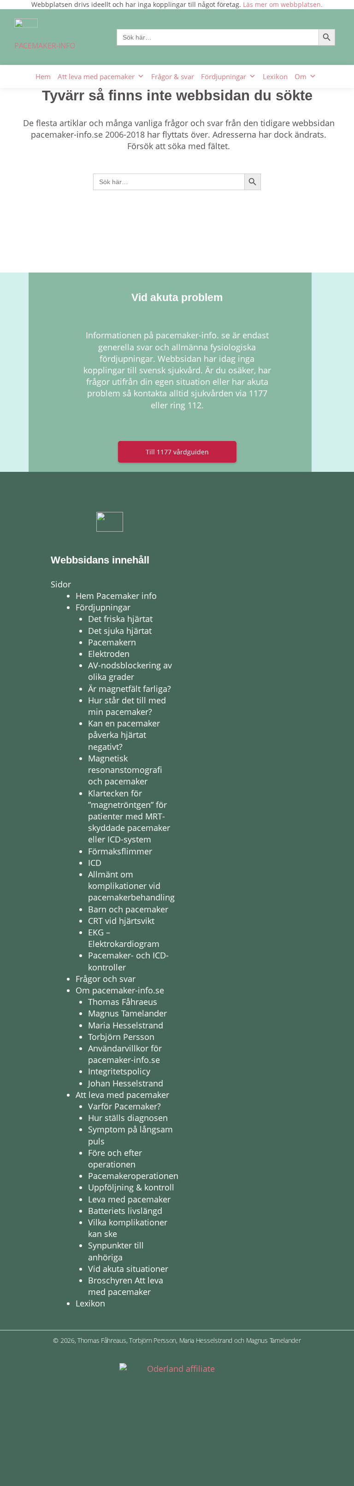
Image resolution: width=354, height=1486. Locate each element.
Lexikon (275, 76)
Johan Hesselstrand (125, 1083)
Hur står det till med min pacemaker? (127, 706)
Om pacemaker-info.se (120, 990)
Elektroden (109, 653)
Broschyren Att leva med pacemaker (125, 1286)
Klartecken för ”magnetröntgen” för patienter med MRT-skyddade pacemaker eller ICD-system (129, 816)
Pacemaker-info (44, 46)
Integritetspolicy (119, 1071)
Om (301, 76)
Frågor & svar (172, 76)
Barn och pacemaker (128, 909)
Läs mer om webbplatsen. (283, 4)
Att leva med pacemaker (96, 76)
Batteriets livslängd (125, 1210)
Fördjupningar (223, 76)
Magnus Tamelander (127, 1013)
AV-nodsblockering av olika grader (130, 671)
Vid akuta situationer (128, 1268)
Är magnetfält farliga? (129, 688)
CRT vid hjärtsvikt (121, 920)
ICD (94, 862)
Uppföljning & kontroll (131, 1187)
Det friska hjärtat (120, 618)
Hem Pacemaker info (116, 595)
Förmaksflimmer (120, 851)
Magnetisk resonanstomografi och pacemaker (125, 770)
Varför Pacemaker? (124, 1106)
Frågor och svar (106, 978)
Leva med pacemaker (129, 1199)
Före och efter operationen (115, 1158)
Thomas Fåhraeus (122, 1001)
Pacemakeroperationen (133, 1175)
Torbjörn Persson (121, 1036)
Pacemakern (112, 642)
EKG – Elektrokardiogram (123, 938)
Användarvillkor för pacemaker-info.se (125, 1054)
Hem (43, 76)
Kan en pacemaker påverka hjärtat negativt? (124, 735)
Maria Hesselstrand (125, 1025)
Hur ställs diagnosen (128, 1117)
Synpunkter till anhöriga (116, 1251)
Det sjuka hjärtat (120, 630)
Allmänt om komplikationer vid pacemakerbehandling (131, 886)
